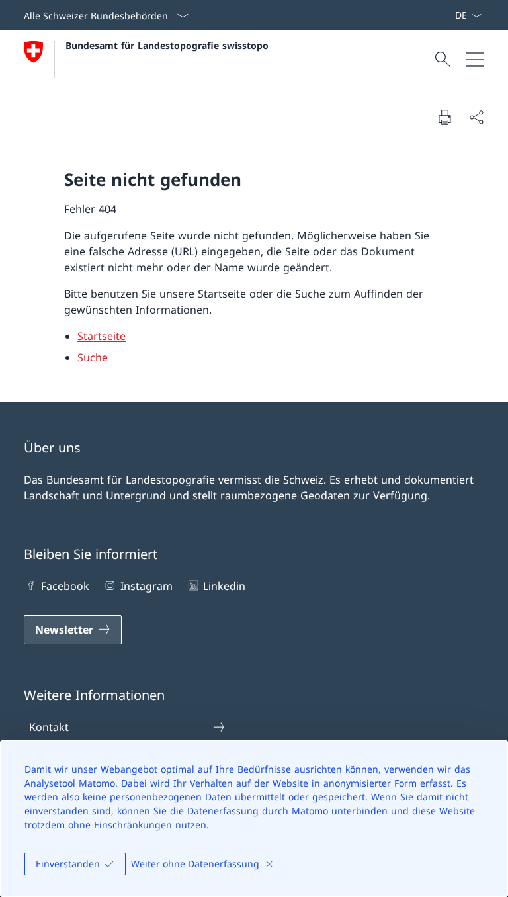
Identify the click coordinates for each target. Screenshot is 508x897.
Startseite (101, 336)
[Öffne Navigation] (475, 59)
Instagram (146, 586)
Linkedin (224, 586)
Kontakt (49, 727)
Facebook (65, 586)
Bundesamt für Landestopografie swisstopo (167, 45)
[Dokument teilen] (476, 117)
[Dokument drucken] (444, 117)
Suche (92, 357)
